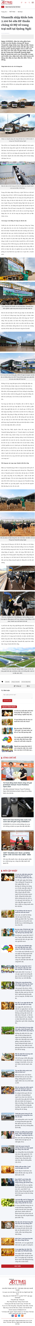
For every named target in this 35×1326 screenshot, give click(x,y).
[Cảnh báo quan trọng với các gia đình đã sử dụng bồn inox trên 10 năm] (7, 1116)
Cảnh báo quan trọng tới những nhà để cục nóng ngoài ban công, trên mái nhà (24, 1147)
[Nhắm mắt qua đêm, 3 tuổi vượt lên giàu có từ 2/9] (7, 1169)
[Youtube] (16, 1316)
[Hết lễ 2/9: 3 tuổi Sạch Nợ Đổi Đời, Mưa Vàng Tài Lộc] (7, 1241)
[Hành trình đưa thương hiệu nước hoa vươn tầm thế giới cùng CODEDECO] (17, 807)
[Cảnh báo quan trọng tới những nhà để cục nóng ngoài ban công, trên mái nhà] (7, 1149)
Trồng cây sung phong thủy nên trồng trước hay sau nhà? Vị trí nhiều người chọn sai (24, 984)
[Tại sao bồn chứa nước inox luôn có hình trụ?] (7, 1073)
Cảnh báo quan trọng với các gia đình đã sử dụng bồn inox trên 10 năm (24, 1115)
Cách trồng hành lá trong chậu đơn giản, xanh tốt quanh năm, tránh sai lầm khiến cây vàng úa (24, 1029)
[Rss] (22, 1316)
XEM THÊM (17, 1266)
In (29, 686)
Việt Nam (4, 778)
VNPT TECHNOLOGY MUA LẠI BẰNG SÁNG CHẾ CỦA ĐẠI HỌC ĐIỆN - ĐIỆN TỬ (17, 854)
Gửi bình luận (7, 700)
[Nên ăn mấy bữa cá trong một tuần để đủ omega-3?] (7, 1057)
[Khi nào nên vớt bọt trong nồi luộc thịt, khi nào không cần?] (7, 1225)
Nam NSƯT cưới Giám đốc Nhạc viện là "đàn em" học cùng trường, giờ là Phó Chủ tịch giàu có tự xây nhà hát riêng (23, 1182)
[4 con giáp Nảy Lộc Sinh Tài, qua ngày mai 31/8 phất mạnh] (7, 1252)
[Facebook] (13, 1316)
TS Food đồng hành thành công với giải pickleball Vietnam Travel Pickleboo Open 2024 (17, 784)
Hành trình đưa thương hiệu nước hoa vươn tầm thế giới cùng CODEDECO (17, 820)
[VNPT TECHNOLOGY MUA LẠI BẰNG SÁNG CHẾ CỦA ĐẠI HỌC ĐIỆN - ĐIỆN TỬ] (17, 840)
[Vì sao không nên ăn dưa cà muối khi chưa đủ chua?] (7, 914)
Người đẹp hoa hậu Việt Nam (11, 7)
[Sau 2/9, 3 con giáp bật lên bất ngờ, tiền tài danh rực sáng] (7, 1006)
